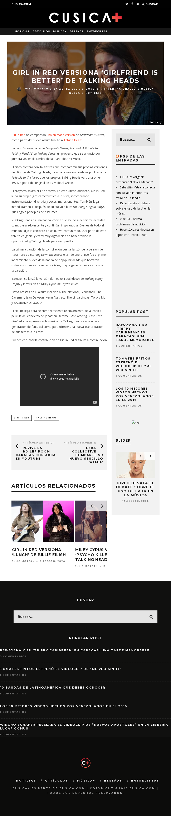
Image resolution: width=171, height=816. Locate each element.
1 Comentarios (129, 375)
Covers (92, 89)
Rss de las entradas (130, 158)
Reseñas (76, 31)
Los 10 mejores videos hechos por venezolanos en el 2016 (135, 394)
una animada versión (61, 135)
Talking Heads (73, 140)
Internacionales (120, 89)
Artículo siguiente (80, 442)
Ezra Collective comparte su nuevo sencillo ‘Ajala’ (86, 455)
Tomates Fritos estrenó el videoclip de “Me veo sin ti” (134, 364)
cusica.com (21, 4)
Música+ (59, 31)
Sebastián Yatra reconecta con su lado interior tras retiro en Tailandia (135, 192)
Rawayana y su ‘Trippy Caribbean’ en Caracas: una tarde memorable (135, 332)
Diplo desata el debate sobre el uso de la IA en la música (133, 208)
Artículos (41, 31)
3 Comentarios (129, 345)
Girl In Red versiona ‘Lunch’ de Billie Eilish (39, 552)
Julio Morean (35, 89)
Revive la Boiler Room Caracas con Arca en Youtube (36, 453)
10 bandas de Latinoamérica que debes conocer (52, 687)
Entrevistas (97, 31)
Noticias (22, 31)
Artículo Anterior (39, 442)
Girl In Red (18, 135)
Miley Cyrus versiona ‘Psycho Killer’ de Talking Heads (101, 555)
